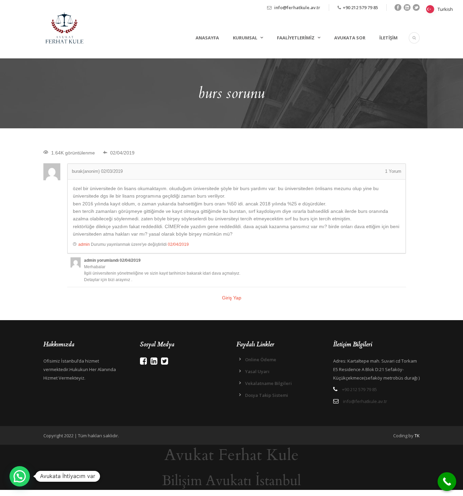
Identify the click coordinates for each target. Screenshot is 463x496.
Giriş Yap (231, 297)
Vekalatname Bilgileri (268, 383)
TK (417, 436)
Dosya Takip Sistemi (266, 395)
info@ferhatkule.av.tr (297, 7)
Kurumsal (245, 38)
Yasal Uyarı (257, 371)
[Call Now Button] (447, 481)
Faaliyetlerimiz (296, 38)
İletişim (388, 38)
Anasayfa (207, 38)
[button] (19, 476)
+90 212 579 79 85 (360, 7)
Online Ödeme (260, 359)
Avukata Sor (349, 38)
